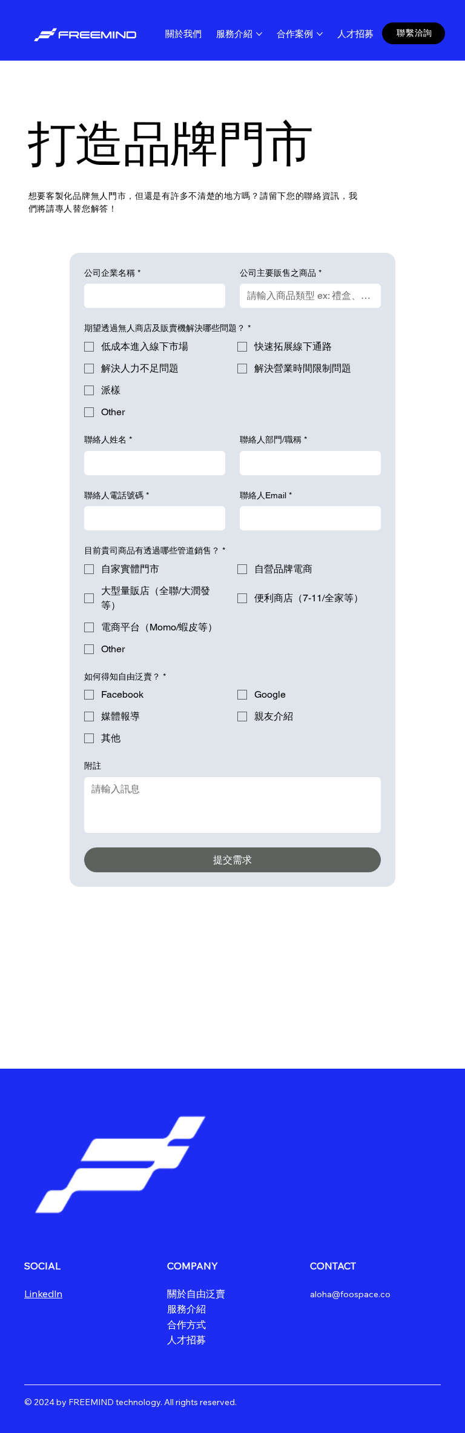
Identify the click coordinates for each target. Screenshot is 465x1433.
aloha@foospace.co (350, 1294)
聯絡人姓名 (108, 439)
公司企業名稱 (112, 273)
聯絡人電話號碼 (116, 495)
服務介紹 (186, 1309)
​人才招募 (186, 1340)
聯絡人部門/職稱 (273, 439)
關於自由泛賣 (196, 1294)
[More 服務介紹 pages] (259, 34)
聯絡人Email (266, 495)
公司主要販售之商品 (281, 273)
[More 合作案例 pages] (320, 34)
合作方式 (186, 1324)
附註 (92, 765)
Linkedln (43, 1294)
